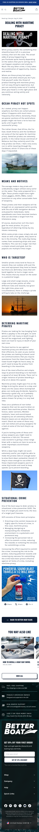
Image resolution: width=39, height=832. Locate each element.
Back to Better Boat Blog (21, 619)
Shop (6, 775)
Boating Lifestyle (7, 18)
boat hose (13, 451)
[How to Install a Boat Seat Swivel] (17, 648)
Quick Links (9, 794)
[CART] (36, 9)
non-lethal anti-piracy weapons (19, 424)
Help (6, 787)
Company (8, 781)
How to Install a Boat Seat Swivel (16, 662)
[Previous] (3, 647)
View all (19, 676)
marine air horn (19, 442)
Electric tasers (8, 419)
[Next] (36, 647)
